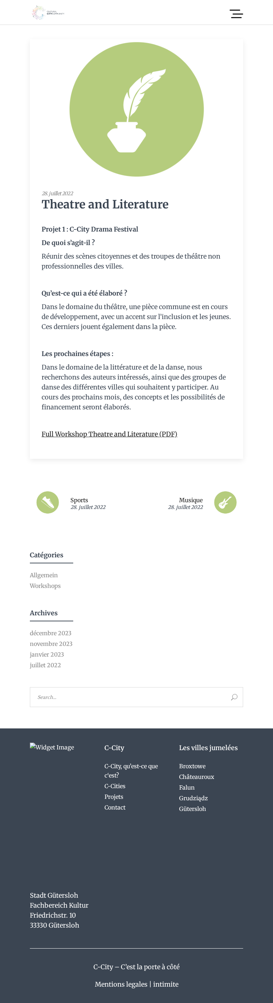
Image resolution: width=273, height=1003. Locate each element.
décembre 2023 (50, 633)
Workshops (45, 585)
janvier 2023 (47, 654)
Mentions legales (121, 984)
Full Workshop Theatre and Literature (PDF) (109, 434)
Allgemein (44, 575)
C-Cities (115, 786)
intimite (165, 984)
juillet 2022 (45, 665)
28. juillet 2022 (57, 193)
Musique (191, 500)
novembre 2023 (51, 643)
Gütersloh (192, 808)
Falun (187, 787)
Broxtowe (192, 766)
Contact (115, 807)
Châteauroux (196, 776)
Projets (114, 796)
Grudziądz (193, 798)
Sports (79, 500)
